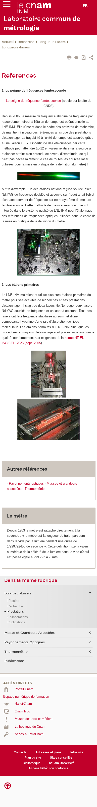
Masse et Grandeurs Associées (29, 633)
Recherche (26, 42)
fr (85, 5)
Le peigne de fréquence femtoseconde (33, 101)
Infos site (76, 752)
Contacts (20, 752)
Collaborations (17, 617)
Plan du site (33, 757)
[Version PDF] (84, 58)
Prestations (15, 611)
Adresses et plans (48, 752)
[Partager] (91, 58)
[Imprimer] (69, 58)
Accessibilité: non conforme (48, 768)
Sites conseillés (61, 757)
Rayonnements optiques (26, 483)
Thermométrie (35, 489)
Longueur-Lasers (52, 42)
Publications (16, 622)
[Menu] (6, 5)
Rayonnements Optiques (24, 642)
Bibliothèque (31, 763)
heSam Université (61, 763)
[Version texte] (76, 58)
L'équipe (13, 601)
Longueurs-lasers (16, 47)
